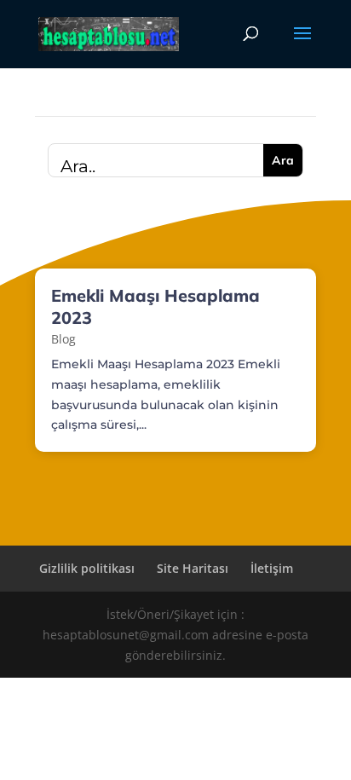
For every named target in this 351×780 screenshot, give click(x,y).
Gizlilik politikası (87, 568)
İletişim (271, 568)
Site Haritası (192, 568)
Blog (63, 339)
